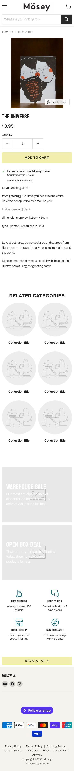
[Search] (66, 19)
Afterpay (37, 755)
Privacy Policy (13, 746)
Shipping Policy (56, 746)
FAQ (46, 750)
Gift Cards (33, 750)
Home (6, 32)
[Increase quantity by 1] (38, 143)
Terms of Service (12, 750)
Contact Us (59, 750)
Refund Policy (34, 746)
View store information (19, 180)
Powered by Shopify (37, 763)
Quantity (7, 134)
